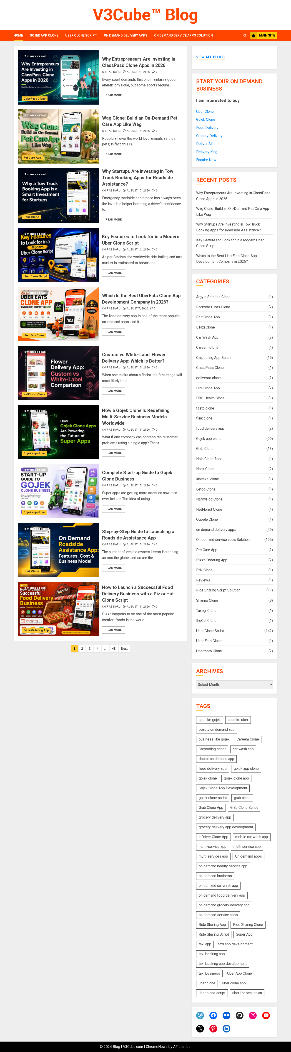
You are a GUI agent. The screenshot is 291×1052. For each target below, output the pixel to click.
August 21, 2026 (138, 72)
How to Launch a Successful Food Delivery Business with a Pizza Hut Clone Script (138, 594)
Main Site (267, 35)
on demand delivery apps (125, 35)
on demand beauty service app (223, 866)
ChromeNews (157, 1047)
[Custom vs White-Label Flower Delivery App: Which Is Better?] (58, 373)
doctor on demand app (216, 759)
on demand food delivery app (222, 895)
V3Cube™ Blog (145, 15)
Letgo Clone (206, 489)
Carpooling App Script (213, 358)
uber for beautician (247, 993)
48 (113, 648)
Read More (114, 95)
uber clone (207, 983)
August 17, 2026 (138, 190)
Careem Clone (207, 347)
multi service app (247, 846)
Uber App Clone (239, 973)
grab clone (242, 798)
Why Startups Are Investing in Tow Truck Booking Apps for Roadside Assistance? (137, 178)
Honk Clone (31, 217)
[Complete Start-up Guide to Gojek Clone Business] (58, 491)
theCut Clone (206, 620)
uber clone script (212, 993)
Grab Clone (204, 448)
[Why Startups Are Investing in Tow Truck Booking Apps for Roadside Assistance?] (58, 195)
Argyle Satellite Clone (213, 297)
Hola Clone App (208, 459)
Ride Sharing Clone (248, 924)
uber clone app (234, 983)
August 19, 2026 (138, 130)
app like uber (238, 720)
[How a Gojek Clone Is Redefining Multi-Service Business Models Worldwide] (58, 432)
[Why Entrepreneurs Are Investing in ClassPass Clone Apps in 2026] (58, 77)
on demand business (215, 876)
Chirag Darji (111, 72)
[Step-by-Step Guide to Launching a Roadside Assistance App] (58, 550)
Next (124, 648)
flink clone (204, 418)
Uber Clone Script (81, 35)
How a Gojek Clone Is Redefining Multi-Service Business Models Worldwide (136, 417)
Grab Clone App (211, 807)
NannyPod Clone (209, 499)
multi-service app (212, 846)
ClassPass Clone (34, 98)
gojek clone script (213, 798)
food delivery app (210, 428)
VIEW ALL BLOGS (210, 57)
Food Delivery (207, 127)
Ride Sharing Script (214, 934)
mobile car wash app (251, 837)
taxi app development (235, 944)
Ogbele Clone (207, 519)
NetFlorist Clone (34, 394)
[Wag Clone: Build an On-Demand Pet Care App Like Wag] (58, 136)
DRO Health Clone (210, 398)
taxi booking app (212, 954)
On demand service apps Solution (183, 35)
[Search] (245, 35)
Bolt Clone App (208, 317)
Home (18, 35)
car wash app (243, 749)
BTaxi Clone (205, 327)
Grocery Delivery (209, 136)
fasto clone (205, 408)
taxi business (209, 973)
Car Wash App (207, 337)
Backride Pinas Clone (213, 307)
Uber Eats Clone (34, 335)
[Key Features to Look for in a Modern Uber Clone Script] (58, 255)
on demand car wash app (218, 885)
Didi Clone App (208, 388)
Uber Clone (205, 111)
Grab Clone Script (244, 807)
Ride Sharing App (212, 924)
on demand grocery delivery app (224, 905)
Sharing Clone (207, 600)
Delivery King (206, 152)
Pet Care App (32, 157)
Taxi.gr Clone (206, 610)
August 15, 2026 (138, 367)
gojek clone (208, 778)
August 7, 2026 (137, 308)
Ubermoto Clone (209, 651)
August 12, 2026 (138, 249)
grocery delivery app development (226, 827)
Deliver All (204, 144)
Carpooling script (212, 749)
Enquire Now (206, 160)
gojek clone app (236, 778)
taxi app (205, 944)
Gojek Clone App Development (223, 788)
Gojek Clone (205, 119)
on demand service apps (218, 915)
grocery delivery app (215, 817)
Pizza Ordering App (36, 630)
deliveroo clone (208, 378)
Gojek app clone (44, 35)
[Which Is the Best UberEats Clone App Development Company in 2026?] (58, 314)
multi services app (213, 856)
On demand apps (248, 856)
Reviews (203, 580)
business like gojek (214, 739)
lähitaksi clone (207, 479)
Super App (244, 934)
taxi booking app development (223, 963)
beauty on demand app (217, 729)
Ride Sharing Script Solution (218, 590)
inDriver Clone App (213, 837)
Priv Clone (204, 570)
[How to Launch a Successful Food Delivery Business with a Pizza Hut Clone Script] (58, 609)
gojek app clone (246, 768)
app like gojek (210, 720)
